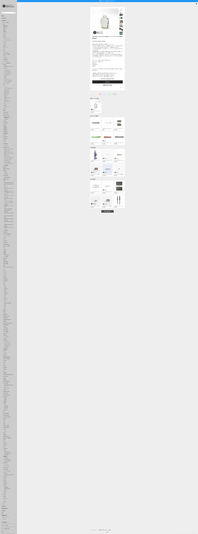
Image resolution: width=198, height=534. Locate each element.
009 (5, 305)
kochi (4, 446)
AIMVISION (6, 487)
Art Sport (5, 173)
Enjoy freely (6, 454)
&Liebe (4, 418)
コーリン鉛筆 (5, 256)
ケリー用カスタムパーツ (8, 453)
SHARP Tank (5, 467)
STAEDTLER (5, 242)
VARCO (4, 378)
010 (4, 307)
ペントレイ (5, 99)
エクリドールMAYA (7, 162)
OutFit (5, 77)
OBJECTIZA (5, 393)
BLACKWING (5, 143)
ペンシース (6, 86)
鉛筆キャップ (5, 27)
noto (5, 296)
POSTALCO (5, 340)
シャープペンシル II (7, 71)
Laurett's (5, 389)
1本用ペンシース (6, 100)
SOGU (4, 309)
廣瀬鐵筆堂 (5, 456)
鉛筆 (4, 24)
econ (5, 294)
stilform (4, 365)
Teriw (4, 441)
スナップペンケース (7, 342)
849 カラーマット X (7, 156)
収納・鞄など (5, 59)
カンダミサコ (5, 95)
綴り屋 (4, 110)
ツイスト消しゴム (7, 74)
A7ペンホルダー (6, 91)
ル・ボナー (5, 103)
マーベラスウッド (6, 336)
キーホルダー (5, 57)
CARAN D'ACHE (6, 147)
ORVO (5, 491)
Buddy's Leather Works (7, 323)
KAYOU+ (4, 485)
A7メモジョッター (7, 92)
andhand (5, 481)
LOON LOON (5, 329)
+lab (4, 282)
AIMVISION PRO (7, 488)
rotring (4, 140)
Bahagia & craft (6, 115)
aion (5, 286)
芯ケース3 (5, 186)
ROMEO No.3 (6, 254)
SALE (3, 503)
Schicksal (5, 443)
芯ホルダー (6, 405)
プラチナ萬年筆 (5, 331)
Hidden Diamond (7, 177)
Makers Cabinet (6, 316)
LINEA (5, 326)
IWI (3, 411)
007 (5, 301)
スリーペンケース (7, 343)
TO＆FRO (5, 360)
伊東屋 (4, 253)
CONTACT (4, 506)
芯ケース (4, 34)
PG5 (5, 450)
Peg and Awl (5, 112)
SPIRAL (5, 398)
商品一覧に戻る (107, 211)
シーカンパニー (5, 145)
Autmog (4, 108)
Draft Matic (6, 406)
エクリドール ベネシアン (8, 159)
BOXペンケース (6, 94)
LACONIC (5, 476)
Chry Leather (5, 469)
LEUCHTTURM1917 (6, 358)
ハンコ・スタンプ (6, 52)
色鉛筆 (4, 29)
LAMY (4, 284)
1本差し (5, 105)
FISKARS (4, 277)
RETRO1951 (5, 317)
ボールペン (5, 43)
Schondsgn (5, 279)
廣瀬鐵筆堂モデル (7, 117)
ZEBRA (4, 496)
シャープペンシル (6, 38)
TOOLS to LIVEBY (6, 246)
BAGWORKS (5, 348)
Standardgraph (6, 244)
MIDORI (4, 260)
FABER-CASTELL (6, 168)
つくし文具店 (5, 122)
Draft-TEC (6, 408)
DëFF (4, 420)
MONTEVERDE (6, 413)
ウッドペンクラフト (6, 83)
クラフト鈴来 (5, 119)
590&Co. (5, 64)
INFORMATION (4, 508)
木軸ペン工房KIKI (6, 381)
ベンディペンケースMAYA (8, 201)
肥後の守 (4, 310)
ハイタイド (5, 272)
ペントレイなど (5, 61)
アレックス (5, 273)
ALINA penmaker (6, 391)
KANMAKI (5, 379)
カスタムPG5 (6, 458)
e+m (4, 351)
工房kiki (4, 251)
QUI (4, 85)
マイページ (4, 519)
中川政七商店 (5, 263)
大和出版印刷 (5, 261)
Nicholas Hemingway (7, 233)
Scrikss (4, 494)
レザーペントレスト (7, 471)
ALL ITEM (3, 18)
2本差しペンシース (7, 97)
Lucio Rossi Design (6, 416)
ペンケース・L (6, 464)
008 (5, 304)
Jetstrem (5, 293)
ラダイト (4, 180)
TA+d (4, 247)
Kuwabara (5, 367)
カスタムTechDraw (7, 459)
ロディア (4, 270)
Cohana (4, 124)
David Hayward (6, 415)
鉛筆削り (4, 31)
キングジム (5, 275)
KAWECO (5, 170)
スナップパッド (6, 346)
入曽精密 (4, 401)
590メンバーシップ (5, 517)
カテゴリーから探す (5, 22)
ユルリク (4, 312)
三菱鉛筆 (4, 372)
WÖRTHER (5, 396)
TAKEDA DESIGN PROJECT (8, 374)
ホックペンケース (7, 89)
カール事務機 (5, 165)
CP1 (4, 290)
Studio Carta (5, 376)
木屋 (4, 265)
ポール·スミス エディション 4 (9, 157)
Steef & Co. (5, 409)
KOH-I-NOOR (5, 175)
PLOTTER (5, 258)
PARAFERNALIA (6, 324)
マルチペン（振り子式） (7, 81)
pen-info (5, 493)
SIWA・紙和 (5, 462)
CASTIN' (4, 369)
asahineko (5, 333)
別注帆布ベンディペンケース (8, 66)
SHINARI (4, 434)
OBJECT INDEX (6, 427)
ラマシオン (5, 353)
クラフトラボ (5, 299)
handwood (5, 448)
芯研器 (4, 36)
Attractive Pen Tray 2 (8, 208)
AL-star (5, 287)
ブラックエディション (7, 160)
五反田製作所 (5, 133)
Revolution (6, 328)
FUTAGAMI (5, 280)
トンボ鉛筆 (5, 138)
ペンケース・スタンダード (8, 88)
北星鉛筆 (4, 126)
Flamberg (5, 335)
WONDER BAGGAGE (7, 319)
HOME (3, 15)
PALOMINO (5, 131)
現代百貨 (4, 321)
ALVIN (4, 403)
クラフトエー (5, 68)
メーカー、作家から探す (5, 528)
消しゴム (4, 41)
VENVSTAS (5, 136)
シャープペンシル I (7, 70)
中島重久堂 (5, 129)
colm (4, 371)
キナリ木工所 (5, 383)
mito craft (5, 478)
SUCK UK (5, 355)
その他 (4, 55)
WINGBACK (5, 314)
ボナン (4, 500)
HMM (4, 439)
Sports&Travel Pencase (8, 474)
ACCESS (3, 510)
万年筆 (4, 45)
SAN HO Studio (6, 436)
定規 (4, 50)
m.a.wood (5, 498)
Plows (4, 432)
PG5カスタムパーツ (7, 451)
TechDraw (6, 211)
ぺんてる (4, 237)
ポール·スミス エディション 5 (8, 163)
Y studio (4, 249)
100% (4, 362)
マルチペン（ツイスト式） (8, 80)
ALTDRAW (6, 230)
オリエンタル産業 (6, 425)
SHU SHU (5, 240)
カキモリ (4, 429)
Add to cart (107, 81)
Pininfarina (5, 483)
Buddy (5, 338)
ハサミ (4, 48)
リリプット (5, 172)
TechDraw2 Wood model (8, 182)
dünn (4, 422)
